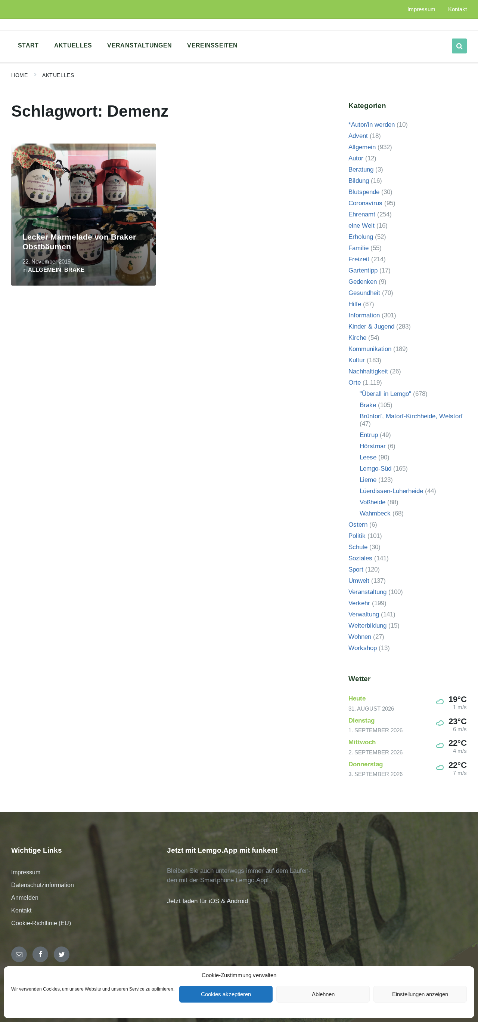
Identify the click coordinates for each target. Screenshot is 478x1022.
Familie (358, 248)
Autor (355, 158)
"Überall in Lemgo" (385, 393)
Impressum (25, 872)
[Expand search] (459, 46)
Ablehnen (323, 994)
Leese (368, 457)
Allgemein (44, 270)
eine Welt (361, 225)
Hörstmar (373, 446)
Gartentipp (363, 270)
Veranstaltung (367, 591)
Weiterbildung (367, 625)
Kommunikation (369, 349)
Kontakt (21, 910)
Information (364, 315)
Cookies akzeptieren (226, 994)
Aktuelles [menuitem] (73, 45)
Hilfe (354, 304)
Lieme (368, 479)
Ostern (357, 524)
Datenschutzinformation (42, 885)
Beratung (360, 169)
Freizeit (358, 259)
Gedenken (362, 281)
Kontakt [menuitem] (457, 9)
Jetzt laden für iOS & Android (207, 901)
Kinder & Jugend (371, 326)
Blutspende (363, 192)
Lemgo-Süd (375, 468)
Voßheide (372, 502)
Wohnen (359, 636)
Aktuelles (58, 75)
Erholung (360, 236)
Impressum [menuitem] (421, 9)
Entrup (369, 434)
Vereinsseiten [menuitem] (212, 45)
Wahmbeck (375, 513)
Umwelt (358, 580)
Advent (358, 135)
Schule (357, 547)
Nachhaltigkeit (368, 371)
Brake (74, 270)
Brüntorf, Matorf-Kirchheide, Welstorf (411, 416)
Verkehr (359, 603)
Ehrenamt (361, 214)
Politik (357, 535)
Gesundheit (364, 292)
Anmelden (24, 898)
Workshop (362, 648)
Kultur (356, 360)
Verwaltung (363, 614)
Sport (355, 569)
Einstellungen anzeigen (420, 994)
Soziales (360, 558)
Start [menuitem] (28, 45)
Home (19, 75)
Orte (354, 382)
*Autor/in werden (371, 124)
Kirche (357, 337)
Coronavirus (365, 203)
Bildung (358, 180)
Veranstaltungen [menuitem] (139, 45)
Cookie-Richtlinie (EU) (41, 923)
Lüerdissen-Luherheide (391, 491)
